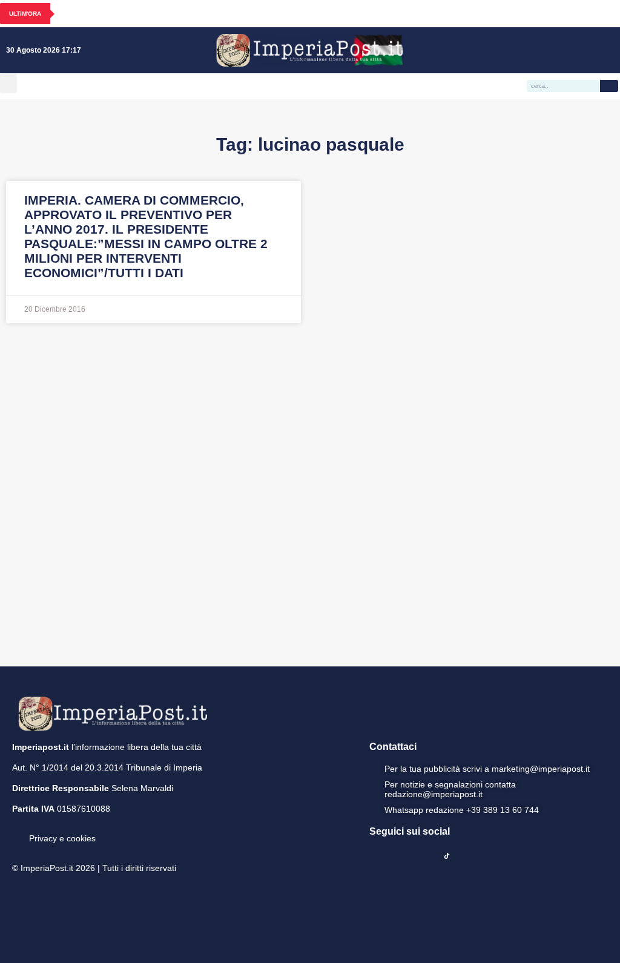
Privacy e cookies (62, 838)
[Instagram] (554, 50)
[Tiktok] (606, 50)
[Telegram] (589, 50)
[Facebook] (536, 50)
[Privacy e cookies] (17, 830)
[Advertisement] (310, 493)
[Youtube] (571, 50)
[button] (8, 83)
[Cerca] (609, 86)
